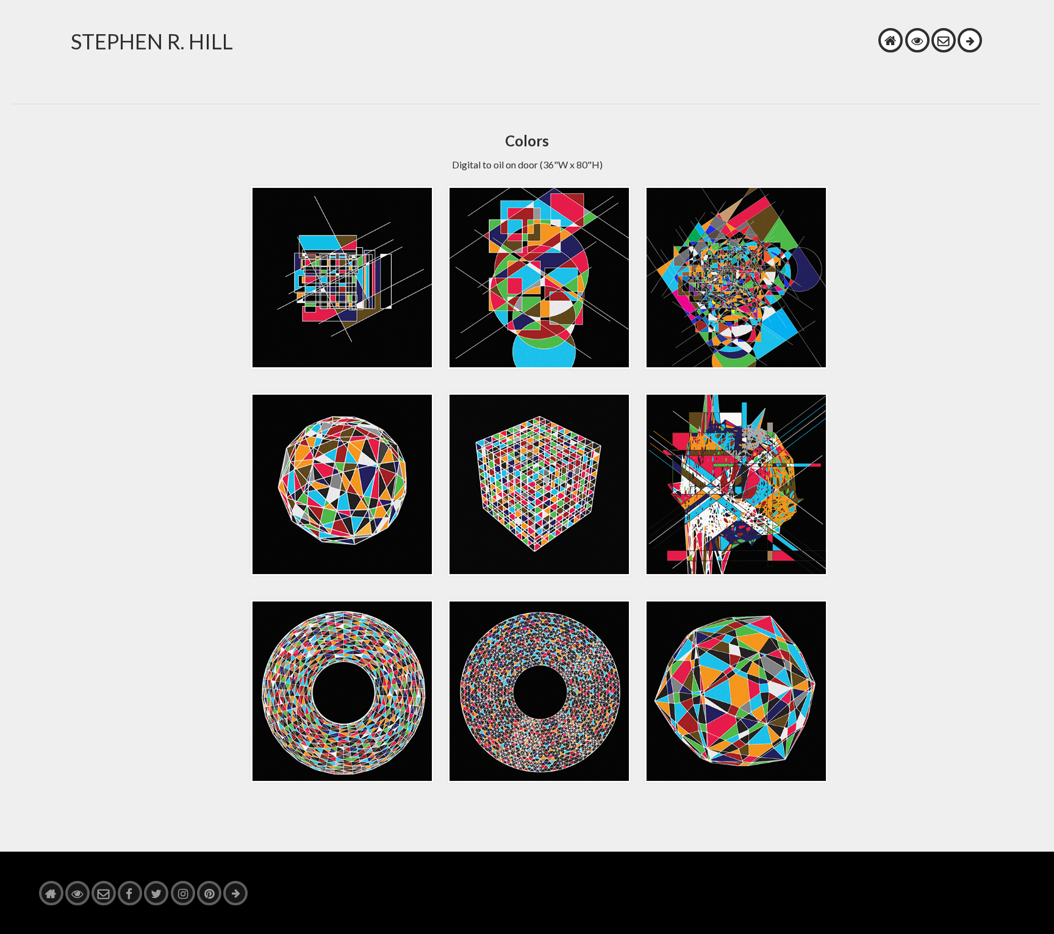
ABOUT (917, 40)
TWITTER (156, 893)
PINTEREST (209, 893)
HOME (890, 40)
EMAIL (943, 40)
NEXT (970, 40)
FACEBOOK (130, 893)
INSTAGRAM (183, 893)
